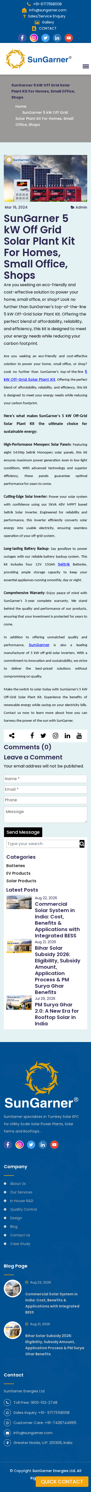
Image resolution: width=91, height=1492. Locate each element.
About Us (18, 1183)
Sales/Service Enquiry (46, 16)
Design (16, 1217)
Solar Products (21, 881)
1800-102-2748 (44, 1402)
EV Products (18, 873)
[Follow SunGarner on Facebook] (8, 1145)
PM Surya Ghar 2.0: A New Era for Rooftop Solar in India (57, 1014)
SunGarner (39, 644)
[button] (85, 66)
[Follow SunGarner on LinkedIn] (43, 1145)
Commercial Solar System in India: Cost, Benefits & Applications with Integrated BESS (57, 920)
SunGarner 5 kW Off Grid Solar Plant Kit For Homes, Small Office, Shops (44, 118)
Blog (13, 1226)
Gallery (48, 22)
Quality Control (23, 1209)
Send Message (23, 832)
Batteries (15, 866)
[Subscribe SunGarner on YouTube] (54, 1145)
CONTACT (48, 28)
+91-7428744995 (60, 1422)
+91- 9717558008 (54, 1412)
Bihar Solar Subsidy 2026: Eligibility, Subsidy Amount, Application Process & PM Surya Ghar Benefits (57, 970)
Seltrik (64, 564)
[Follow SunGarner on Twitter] (31, 1145)
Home (20, 106)
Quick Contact (62, 1481)
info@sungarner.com (47, 10)
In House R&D (21, 1200)
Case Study (20, 1243)
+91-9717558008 (47, 4)
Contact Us (20, 1235)
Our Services (21, 1192)
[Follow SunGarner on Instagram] (19, 1145)
